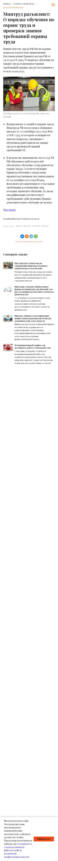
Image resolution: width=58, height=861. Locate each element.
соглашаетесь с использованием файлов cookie (18, 847)
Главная (6, 4)
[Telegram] (31, 236)
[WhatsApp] (36, 236)
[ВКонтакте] (22, 236)
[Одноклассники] (27, 236)
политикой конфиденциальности (16, 855)
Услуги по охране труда (23, 4)
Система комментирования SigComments (29, 241)
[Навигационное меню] (53, 5)
